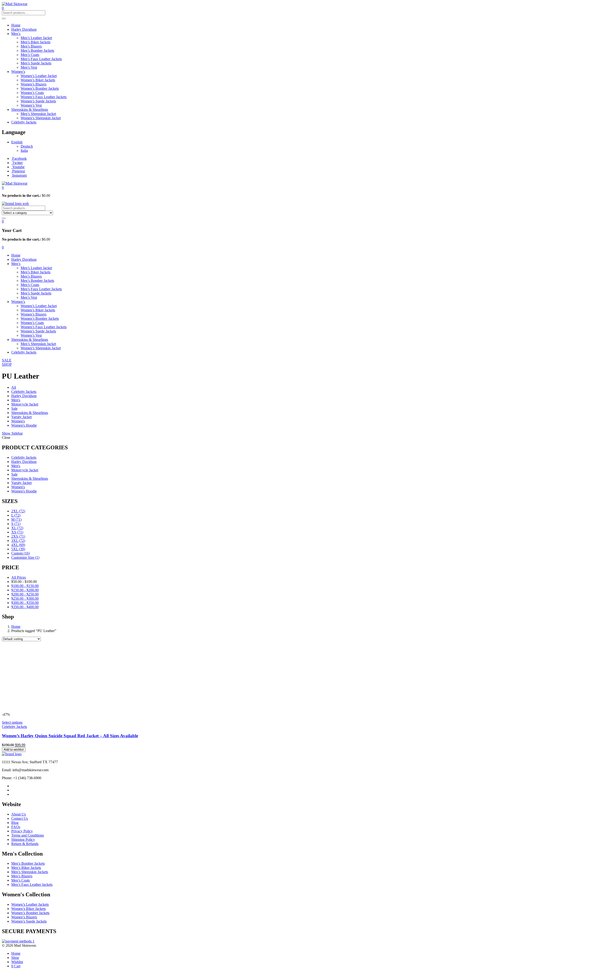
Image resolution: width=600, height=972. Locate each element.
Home (15, 25)
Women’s (18, 72)
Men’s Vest (29, 67)
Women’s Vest (31, 105)
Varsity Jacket (21, 417)
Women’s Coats (32, 93)
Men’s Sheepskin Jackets (29, 872)
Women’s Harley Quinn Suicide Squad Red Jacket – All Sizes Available (70, 735)
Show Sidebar (12, 433)
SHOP (7, 364)
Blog (15, 823)
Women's (18, 421)
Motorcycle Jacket (24, 404)
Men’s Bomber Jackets (37, 50)
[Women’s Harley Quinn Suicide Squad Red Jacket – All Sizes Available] (72, 710)
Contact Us (19, 818)
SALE (6, 360)
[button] (3, 188)
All (13, 387)
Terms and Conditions (27, 835)
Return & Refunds (24, 844)
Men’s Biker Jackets (35, 42)
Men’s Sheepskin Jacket (38, 114)
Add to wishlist (14, 749)
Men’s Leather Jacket (36, 38)
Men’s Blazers (31, 46)
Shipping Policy (23, 840)
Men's (15, 400)
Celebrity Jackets (23, 122)
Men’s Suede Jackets (36, 63)
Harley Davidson (24, 29)
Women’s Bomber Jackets (40, 88)
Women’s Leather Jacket (39, 76)
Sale (14, 408)
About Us (18, 814)
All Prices (18, 577)
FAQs (15, 827)
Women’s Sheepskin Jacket (41, 118)
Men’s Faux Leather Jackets (41, 59)
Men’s (15, 34)
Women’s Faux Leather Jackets (44, 97)
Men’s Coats (30, 55)
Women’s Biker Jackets (38, 80)
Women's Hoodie (24, 425)
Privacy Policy (22, 831)
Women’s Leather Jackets (30, 904)
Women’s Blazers (33, 84)
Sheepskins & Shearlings (29, 110)
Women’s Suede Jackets (38, 101)
